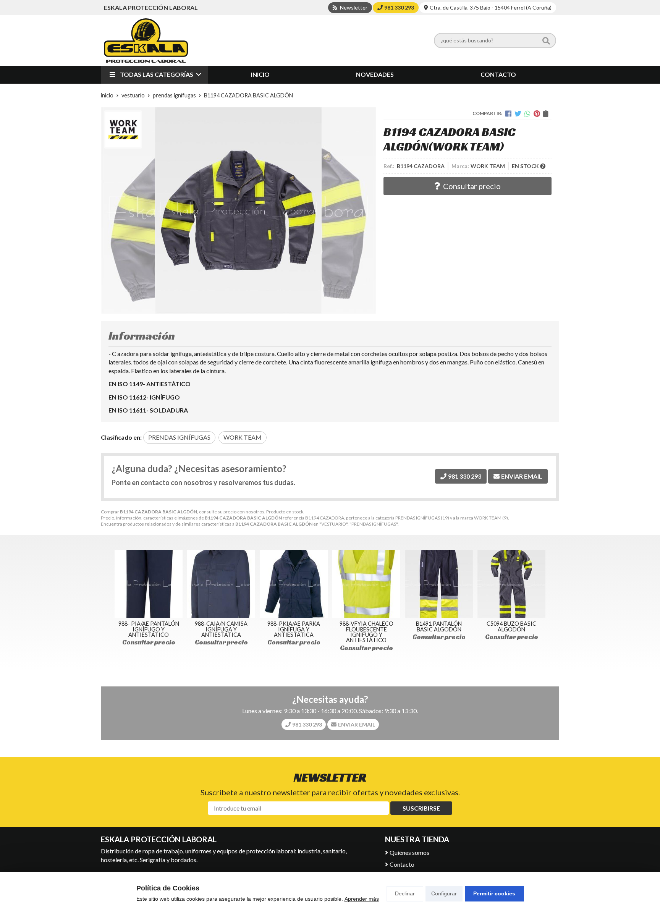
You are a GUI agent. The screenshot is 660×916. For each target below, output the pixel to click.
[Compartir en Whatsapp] (527, 113)
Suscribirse (421, 808)
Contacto (402, 864)
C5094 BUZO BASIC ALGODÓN (511, 626)
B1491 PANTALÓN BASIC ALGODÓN (439, 626)
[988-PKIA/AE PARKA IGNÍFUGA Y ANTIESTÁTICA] (294, 584)
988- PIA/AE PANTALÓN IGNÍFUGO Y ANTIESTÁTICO (148, 629)
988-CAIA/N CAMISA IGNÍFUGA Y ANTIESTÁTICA (221, 629)
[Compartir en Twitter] (517, 113)
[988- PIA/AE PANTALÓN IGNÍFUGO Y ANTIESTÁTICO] (149, 584)
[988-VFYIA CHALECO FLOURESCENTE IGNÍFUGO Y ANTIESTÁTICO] (366, 584)
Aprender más (362, 899)
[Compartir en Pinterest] (537, 113)
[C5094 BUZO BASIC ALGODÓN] (511, 584)
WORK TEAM (487, 518)
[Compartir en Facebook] (508, 113)
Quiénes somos (409, 852)
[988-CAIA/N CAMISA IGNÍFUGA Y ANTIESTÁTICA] (221, 584)
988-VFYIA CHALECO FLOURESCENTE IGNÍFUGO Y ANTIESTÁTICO (366, 631)
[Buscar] (546, 40)
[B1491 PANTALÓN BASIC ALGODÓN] (439, 584)
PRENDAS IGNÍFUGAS (417, 518)
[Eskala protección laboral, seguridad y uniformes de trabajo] (146, 40)
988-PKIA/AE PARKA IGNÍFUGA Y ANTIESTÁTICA (293, 629)
